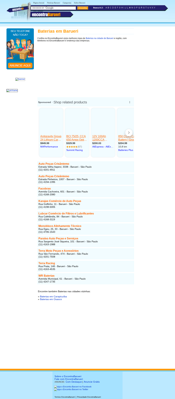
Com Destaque (74, 381)
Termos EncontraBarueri (65, 397)
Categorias (67, 3)
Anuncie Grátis (92, 381)
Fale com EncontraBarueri (69, 379)
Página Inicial (38, 3)
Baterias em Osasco (51, 299)
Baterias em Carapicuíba (53, 296)
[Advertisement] (85, 68)
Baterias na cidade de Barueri (99, 38)
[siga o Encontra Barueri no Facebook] (72, 387)
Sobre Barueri (79, 3)
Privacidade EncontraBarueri (89, 397)
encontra (46, 14)
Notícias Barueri (53, 3)
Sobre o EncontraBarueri (68, 376)
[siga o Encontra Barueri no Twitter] (71, 389)
